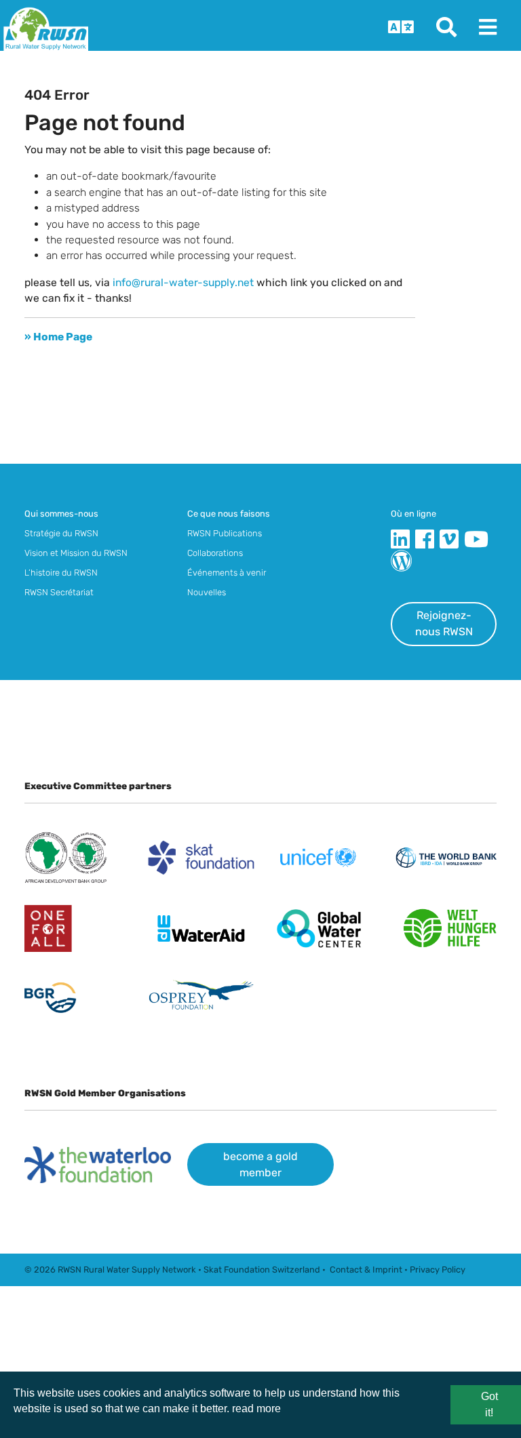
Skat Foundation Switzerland (262, 1269)
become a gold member (260, 1164)
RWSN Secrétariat (59, 592)
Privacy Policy (437, 1269)
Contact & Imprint (366, 1269)
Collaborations (215, 553)
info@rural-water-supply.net (183, 282)
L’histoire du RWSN (61, 572)
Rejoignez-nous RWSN (444, 623)
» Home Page (58, 336)
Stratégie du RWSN (61, 533)
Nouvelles (206, 592)
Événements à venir (226, 572)
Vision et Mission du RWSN (76, 553)
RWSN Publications (224, 533)
